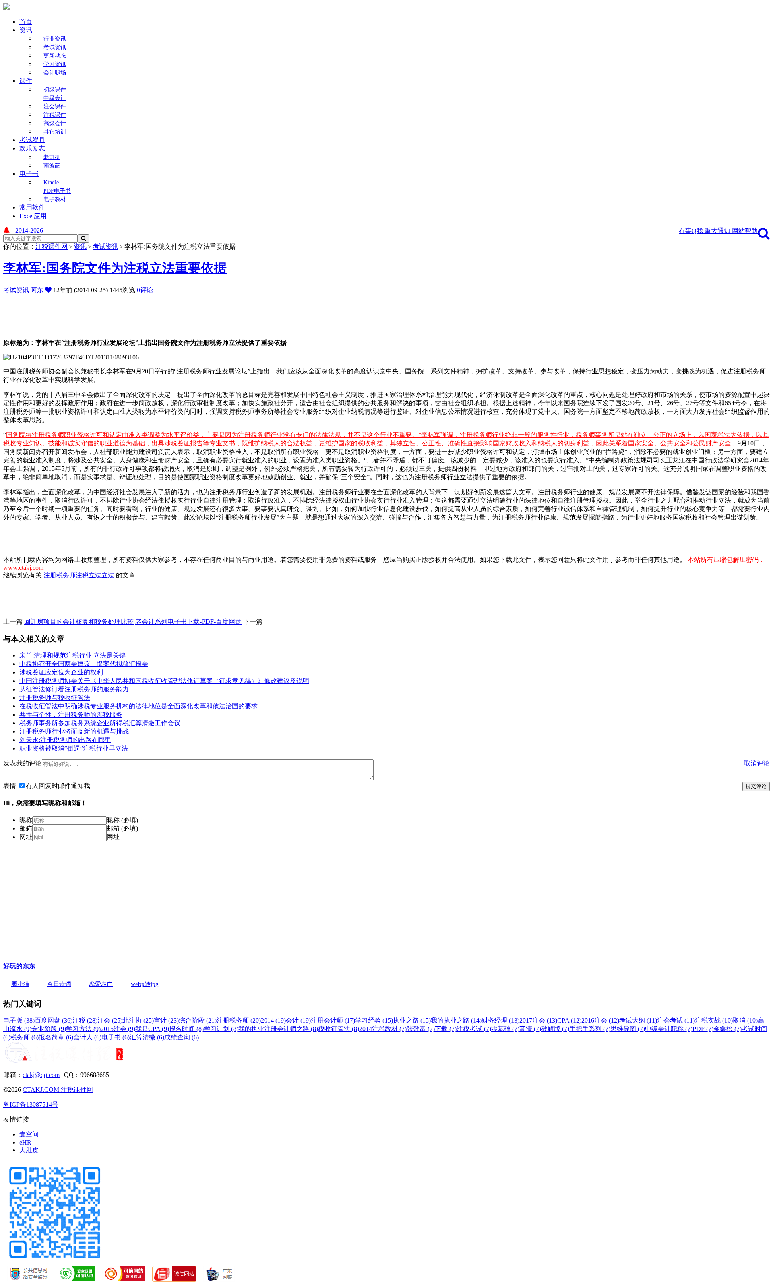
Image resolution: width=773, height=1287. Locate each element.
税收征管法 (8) (338, 1028)
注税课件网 (51, 246)
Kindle (51, 182)
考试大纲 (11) (638, 1020)
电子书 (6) (115, 1037)
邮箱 (25, 828)
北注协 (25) (138, 1020)
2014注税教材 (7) (383, 1028)
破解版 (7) (555, 1028)
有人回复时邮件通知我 (58, 785)
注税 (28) (84, 1020)
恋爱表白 (101, 984)
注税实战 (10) (714, 1020)
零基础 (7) (505, 1028)
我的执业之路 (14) (456, 1020)
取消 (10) (745, 1020)
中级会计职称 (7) (668, 1028)
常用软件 (32, 207)
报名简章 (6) (56, 1037)
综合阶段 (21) (198, 1020)
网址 (25, 836)
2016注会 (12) (600, 1020)
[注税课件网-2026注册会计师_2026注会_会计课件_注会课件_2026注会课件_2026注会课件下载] (6, 7)
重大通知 (718, 230)
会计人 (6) (87, 1037)
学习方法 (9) (83, 1028)
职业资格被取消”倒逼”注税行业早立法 (73, 748)
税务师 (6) (24, 1037)
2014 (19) (273, 1020)
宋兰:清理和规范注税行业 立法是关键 (72, 655)
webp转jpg (145, 984)
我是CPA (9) (152, 1028)
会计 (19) (298, 1020)
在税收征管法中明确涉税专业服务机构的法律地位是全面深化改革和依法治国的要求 (138, 706)
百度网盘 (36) (53, 1020)
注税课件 (54, 115)
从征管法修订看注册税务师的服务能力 (74, 689)
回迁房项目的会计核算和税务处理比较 (79, 621)
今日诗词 (59, 984)
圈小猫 (20, 984)
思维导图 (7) (627, 1028)
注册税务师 (59, 575)
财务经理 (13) (500, 1020)
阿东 (37, 290)
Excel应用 (33, 215)
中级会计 (54, 98)
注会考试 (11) (676, 1020)
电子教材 (54, 199)
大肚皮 (29, 1150)
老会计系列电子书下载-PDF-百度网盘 (188, 621)
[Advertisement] (198, 313)
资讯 (25, 30)
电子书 (29, 173)
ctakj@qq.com (41, 1074)
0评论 (145, 290)
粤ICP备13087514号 (30, 1104)
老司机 (51, 157)
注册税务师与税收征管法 (54, 697)
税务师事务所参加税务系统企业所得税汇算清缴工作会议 (99, 723)
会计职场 (54, 73)
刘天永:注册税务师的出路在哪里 (65, 739)
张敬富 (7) (421, 1028)
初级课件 (54, 90)
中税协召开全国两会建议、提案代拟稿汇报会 (83, 663)
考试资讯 (54, 47)
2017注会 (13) (538, 1020)
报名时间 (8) (186, 1028)
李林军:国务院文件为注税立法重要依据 (115, 268)
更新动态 (54, 56)
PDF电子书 (57, 191)
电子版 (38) (19, 1020)
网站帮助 (745, 230)
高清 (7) (530, 1028)
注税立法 (88, 575)
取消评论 (757, 763)
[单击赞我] (49, 290)
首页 (25, 21)
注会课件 (54, 106)
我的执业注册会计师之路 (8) (278, 1028)
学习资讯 (54, 64)
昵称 (25, 820)
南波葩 (51, 166)
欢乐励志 (32, 148)
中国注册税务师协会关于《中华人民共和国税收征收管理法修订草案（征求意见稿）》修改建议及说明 (164, 680)
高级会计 (54, 123)
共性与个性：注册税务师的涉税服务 (70, 714)
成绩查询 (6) (181, 1037)
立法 (107, 575)
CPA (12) (569, 1020)
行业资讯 (54, 39)
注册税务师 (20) (239, 1020)
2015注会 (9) (118, 1028)
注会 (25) (109, 1020)
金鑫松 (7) (727, 1028)
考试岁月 (32, 139)
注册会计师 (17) (333, 1020)
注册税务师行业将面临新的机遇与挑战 (74, 731)
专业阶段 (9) (48, 1028)
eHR (25, 1142)
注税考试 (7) (474, 1028)
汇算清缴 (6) (147, 1037)
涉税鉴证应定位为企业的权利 (61, 672)
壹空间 (29, 1134)
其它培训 (54, 132)
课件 (25, 80)
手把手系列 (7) (589, 1028)
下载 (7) (446, 1028)
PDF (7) (702, 1028)
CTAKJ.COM (42, 1089)
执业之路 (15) (412, 1020)
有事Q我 (692, 230)
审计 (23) (166, 1020)
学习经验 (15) (374, 1020)
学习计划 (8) (221, 1028)
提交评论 (756, 786)
